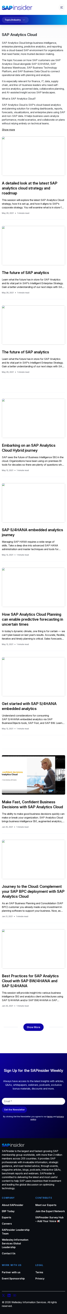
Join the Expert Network (50, 1211)
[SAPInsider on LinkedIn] (9, 1296)
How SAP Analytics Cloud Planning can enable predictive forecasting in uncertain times (32, 619)
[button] (33, 1027)
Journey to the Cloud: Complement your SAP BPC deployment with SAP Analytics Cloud (33, 891)
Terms (39, 1272)
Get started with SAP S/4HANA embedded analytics (29, 706)
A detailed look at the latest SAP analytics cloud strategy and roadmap (29, 188)
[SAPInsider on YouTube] (14, 1296)
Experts (6, 1217)
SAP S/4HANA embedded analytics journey (32, 532)
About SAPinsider (12, 1205)
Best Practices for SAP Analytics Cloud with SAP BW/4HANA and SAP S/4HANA (30, 981)
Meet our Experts (45, 1205)
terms (50, 1116)
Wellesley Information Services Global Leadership (15, 1243)
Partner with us (11, 1272)
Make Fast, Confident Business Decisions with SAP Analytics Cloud (32, 804)
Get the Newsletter (14, 1109)
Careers (7, 1223)
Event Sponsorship (13, 1278)
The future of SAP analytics (25, 272)
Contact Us (8, 1253)
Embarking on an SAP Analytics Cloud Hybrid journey (28, 448)
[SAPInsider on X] (3, 1296)
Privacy (39, 1278)
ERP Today (8, 1211)
